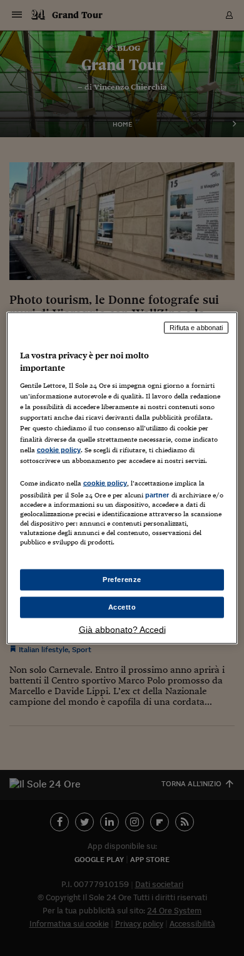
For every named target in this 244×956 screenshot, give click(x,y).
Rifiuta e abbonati (196, 327)
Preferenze (122, 579)
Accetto (122, 607)
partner (157, 494)
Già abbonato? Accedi (122, 629)
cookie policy (59, 449)
